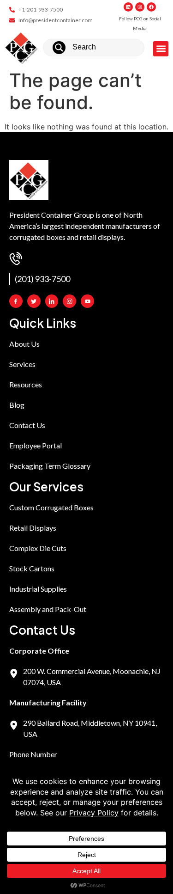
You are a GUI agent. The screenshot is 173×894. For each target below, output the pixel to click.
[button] (160, 48)
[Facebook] (151, 7)
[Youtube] (87, 301)
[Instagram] (139, 7)
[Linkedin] (128, 7)
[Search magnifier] (59, 47)
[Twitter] (34, 301)
